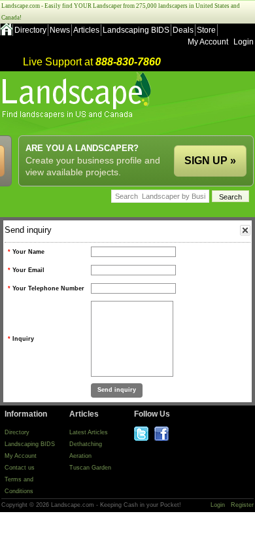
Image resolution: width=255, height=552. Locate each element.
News (60, 30)
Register (242, 505)
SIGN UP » (210, 160)
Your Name (28, 252)
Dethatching (85, 444)
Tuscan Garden (90, 467)
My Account (208, 41)
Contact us (20, 467)
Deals (183, 30)
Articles (86, 30)
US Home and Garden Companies (78, 95)
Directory (30, 30)
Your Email (28, 270)
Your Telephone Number (48, 288)
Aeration (80, 456)
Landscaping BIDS (136, 30)
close (245, 230)
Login (243, 41)
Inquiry (23, 339)
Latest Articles (88, 432)
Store (206, 30)
